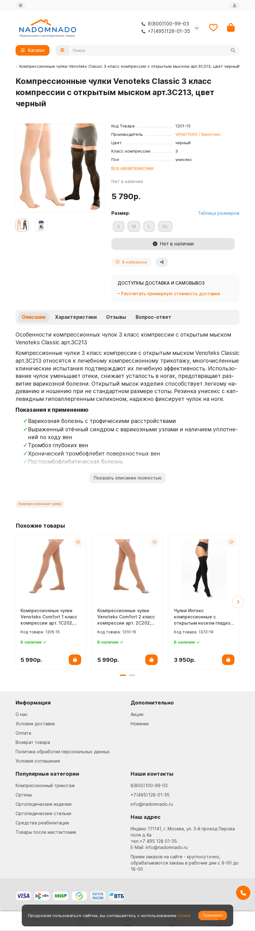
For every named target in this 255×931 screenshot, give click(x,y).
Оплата (23, 733)
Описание (34, 317)
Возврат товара (33, 742)
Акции (137, 714)
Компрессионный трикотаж (45, 785)
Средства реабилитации (42, 822)
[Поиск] (233, 50)
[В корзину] (75, 659)
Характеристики (76, 317)
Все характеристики (132, 167)
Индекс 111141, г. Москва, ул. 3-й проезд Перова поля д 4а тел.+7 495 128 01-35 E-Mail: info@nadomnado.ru (183, 838)
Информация (33, 702)
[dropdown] (21, 5)
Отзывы (116, 317)
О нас (22, 714)
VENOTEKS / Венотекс (198, 134)
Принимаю (213, 915)
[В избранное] (78, 542)
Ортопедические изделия (44, 804)
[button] (17, 602)
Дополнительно (152, 702)
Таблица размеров (218, 213)
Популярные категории (47, 774)
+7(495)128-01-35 (150, 794)
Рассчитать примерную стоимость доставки (170, 293)
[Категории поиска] (62, 50)
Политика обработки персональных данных (63, 751)
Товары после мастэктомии (46, 832)
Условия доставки (35, 723)
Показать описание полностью (128, 477)
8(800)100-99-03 (149, 785)
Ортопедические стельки (43, 813)
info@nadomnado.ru (152, 804)
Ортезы (24, 794)
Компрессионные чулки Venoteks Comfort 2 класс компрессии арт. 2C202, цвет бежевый (126, 617)
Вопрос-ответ (153, 317)
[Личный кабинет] (234, 5)
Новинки (140, 723)
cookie (184, 915)
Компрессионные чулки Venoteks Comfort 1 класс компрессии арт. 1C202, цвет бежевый (49, 617)
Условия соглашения (38, 761)
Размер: (120, 213)
